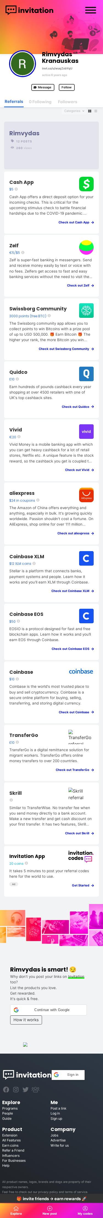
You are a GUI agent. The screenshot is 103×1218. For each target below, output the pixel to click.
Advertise (58, 1140)
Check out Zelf (79, 285)
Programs (10, 1108)
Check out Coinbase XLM (71, 591)
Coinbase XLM (26, 556)
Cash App (21, 182)
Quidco (18, 372)
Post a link (58, 1108)
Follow (67, 87)
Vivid (15, 429)
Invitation (76, 976)
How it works (26, 1019)
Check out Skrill (78, 833)
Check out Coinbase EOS (72, 649)
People (7, 1113)
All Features (11, 1140)
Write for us (60, 1145)
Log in (55, 1113)
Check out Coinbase (75, 712)
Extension (9, 1135)
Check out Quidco (77, 407)
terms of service (76, 1192)
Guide (7, 1118)
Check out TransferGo (74, 770)
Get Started (82, 885)
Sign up (56, 1118)
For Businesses (14, 1160)
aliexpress (22, 493)
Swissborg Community (38, 308)
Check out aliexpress (74, 533)
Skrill (15, 793)
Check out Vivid (78, 470)
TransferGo (23, 735)
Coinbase (21, 672)
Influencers (11, 1156)
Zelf (14, 245)
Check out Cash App (75, 222)
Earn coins (10, 1145)
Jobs (54, 1135)
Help (5, 1165)
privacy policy (48, 1192)
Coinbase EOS (26, 614)
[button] (48, 1009)
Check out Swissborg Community (65, 349)
